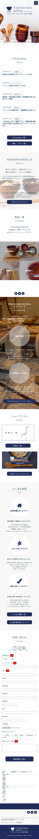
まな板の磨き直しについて (19, 622)
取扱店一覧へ (18, 445)
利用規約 (19, 822)
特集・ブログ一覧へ (19, 143)
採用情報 (11, 820)
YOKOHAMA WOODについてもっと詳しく (19, 401)
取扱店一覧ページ (18, 529)
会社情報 (4, 820)
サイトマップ (18, 820)
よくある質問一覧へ (19, 614)
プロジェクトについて (19, 202)
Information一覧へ (19, 137)
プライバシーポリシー (8, 822)
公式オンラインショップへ (19, 474)
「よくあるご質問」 (19, 648)
